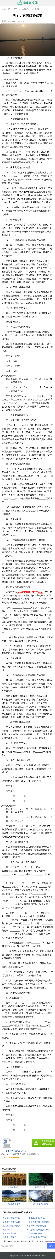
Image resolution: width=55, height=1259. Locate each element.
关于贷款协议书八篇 (11, 1222)
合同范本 (26, 9)
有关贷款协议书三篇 (11, 1218)
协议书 (38, 9)
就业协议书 (7, 1230)
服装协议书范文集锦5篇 (39, 1222)
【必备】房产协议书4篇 (39, 1230)
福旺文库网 (24, 1255)
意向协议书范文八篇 (37, 1226)
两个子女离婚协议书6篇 (45, 1241)
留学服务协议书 (9, 1233)
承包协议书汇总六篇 (11, 1226)
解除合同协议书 (35, 1233)
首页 (15, 9)
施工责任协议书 (9, 1237)
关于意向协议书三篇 (37, 1237)
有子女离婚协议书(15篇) (17, 1241)
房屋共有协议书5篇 (37, 1218)
